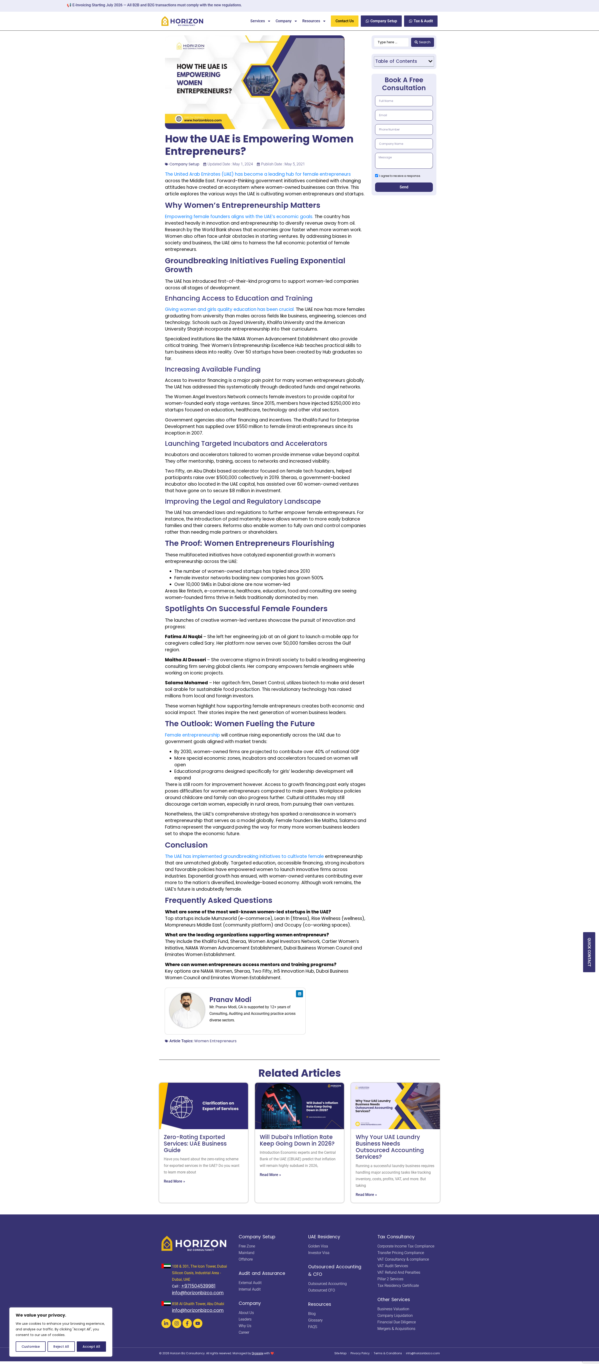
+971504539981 (198, 1286)
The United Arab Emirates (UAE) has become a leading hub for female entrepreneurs (258, 174)
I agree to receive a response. (400, 176)
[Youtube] (197, 1323)
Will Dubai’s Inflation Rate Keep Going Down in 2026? (297, 1140)
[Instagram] (176, 1323)
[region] (60, 1332)
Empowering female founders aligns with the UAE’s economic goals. (239, 216)
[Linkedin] (299, 993)
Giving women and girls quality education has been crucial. (230, 309)
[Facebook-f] (187, 1323)
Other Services (393, 1299)
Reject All (61, 1346)
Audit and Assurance (262, 1273)
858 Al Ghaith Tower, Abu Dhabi (198, 1304)
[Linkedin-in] (166, 1323)
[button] (430, 61)
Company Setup (184, 164)
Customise (31, 1346)
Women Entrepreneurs (215, 1041)
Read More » (174, 1181)
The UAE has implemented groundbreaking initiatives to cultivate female (245, 856)
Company (284, 21)
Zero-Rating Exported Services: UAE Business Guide (195, 1143)
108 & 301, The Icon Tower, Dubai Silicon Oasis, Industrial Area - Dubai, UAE (199, 1273)
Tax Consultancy (396, 1237)
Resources (311, 21)
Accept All (91, 1346)
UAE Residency (324, 1237)
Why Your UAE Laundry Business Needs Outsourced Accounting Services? (390, 1147)
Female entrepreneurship (192, 735)
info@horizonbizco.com (198, 1293)
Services (257, 21)
